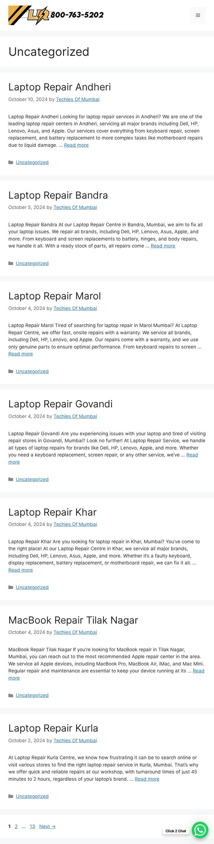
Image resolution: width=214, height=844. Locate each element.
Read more (76, 145)
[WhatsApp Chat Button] (200, 830)
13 (33, 826)
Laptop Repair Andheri (59, 87)
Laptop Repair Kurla (53, 728)
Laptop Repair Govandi (60, 404)
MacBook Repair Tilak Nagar (73, 620)
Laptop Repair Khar (52, 512)
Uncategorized (32, 162)
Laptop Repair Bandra (58, 195)
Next (47, 826)
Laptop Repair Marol (54, 296)
